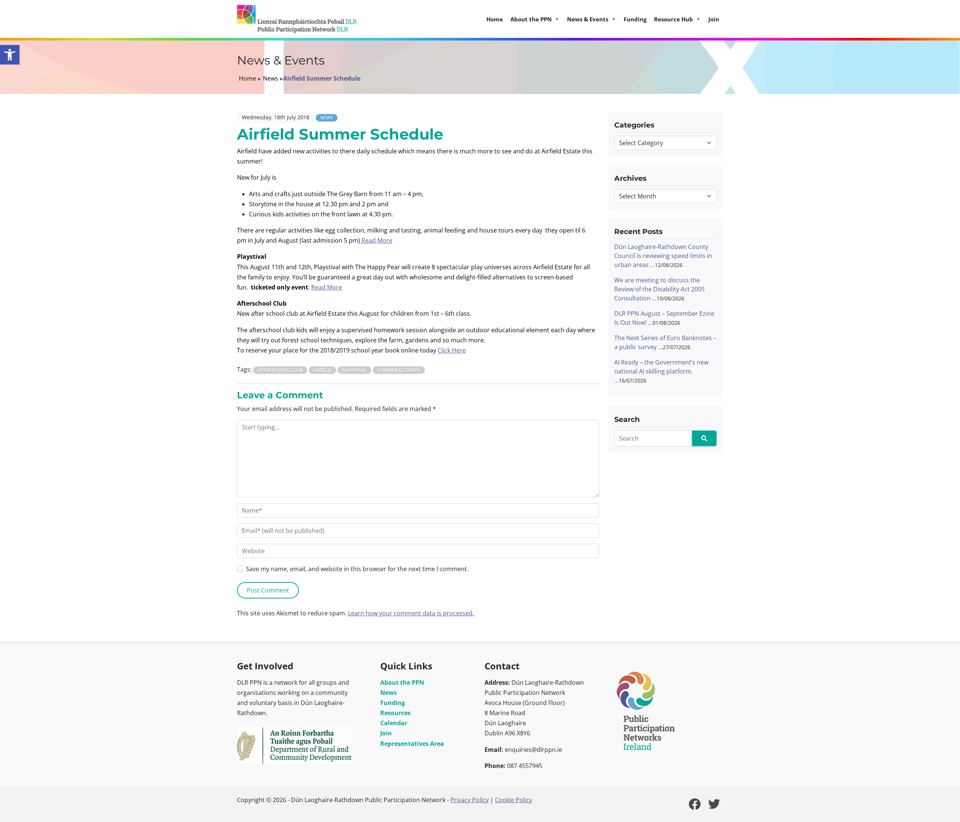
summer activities (398, 370)
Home (494, 19)
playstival (354, 370)
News (270, 78)
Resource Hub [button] (673, 19)
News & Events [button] (587, 19)
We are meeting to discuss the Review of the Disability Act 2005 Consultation (659, 289)
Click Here (452, 350)
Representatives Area (412, 744)
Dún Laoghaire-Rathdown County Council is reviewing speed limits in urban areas (663, 256)
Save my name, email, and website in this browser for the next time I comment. (357, 569)
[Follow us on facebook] (695, 806)
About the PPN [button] (531, 19)
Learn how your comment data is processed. (411, 613)
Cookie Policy (513, 800)
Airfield (322, 370)
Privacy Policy (469, 800)
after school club (280, 370)
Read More (376, 240)
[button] (10, 54)
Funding (635, 19)
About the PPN (402, 682)
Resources (395, 713)
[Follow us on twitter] (714, 806)
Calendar (393, 723)
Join (713, 19)
